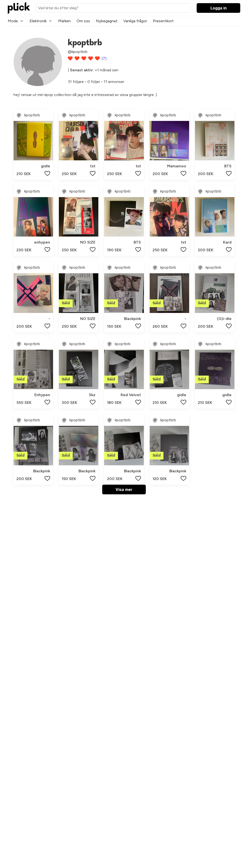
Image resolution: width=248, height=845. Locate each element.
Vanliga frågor (135, 21)
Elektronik (38, 21)
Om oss (83, 21)
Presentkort (163, 21)
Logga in (218, 8)
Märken (64, 21)
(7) (104, 58)
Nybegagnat (106, 21)
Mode (13, 21)
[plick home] (19, 8)
